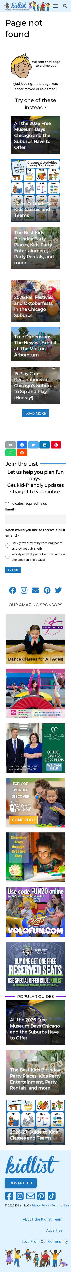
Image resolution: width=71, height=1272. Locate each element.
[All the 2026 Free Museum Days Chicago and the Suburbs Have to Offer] (35, 1003)
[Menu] (55, 6)
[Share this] (22, 444)
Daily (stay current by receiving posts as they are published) (37, 545)
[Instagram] (24, 590)
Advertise (54, 1230)
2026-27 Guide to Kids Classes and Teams (33, 209)
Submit (13, 569)
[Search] (65, 6)
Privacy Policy (40, 1205)
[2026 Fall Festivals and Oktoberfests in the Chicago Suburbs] (35, 282)
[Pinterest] (47, 590)
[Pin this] (56, 444)
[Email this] (10, 444)
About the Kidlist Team (42, 1219)
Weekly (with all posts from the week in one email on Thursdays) (38, 557)
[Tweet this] (33, 444)
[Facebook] (12, 590)
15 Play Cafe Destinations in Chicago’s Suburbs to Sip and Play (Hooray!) (34, 385)
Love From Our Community (45, 1241)
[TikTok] (51, 1196)
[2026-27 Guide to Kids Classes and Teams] (35, 162)
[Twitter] (58, 590)
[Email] (35, 590)
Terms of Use (60, 1205)
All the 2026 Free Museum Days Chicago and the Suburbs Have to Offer (32, 135)
